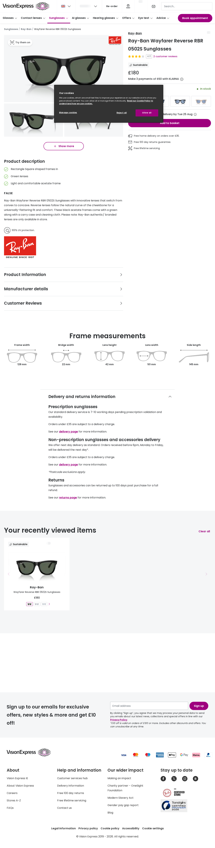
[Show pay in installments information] (181, 79)
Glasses (8, 18)
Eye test (143, 18)
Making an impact (119, 778)
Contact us (64, 808)
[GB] (66, 6)
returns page (68, 497)
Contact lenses (31, 18)
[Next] (49, 604)
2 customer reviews (165, 56)
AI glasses (79, 18)
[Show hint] (195, 114)
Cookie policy (110, 828)
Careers (12, 793)
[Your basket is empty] (153, 6)
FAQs (10, 808)
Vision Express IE (17, 778)
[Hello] (88, 6)
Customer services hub (72, 778)
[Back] (8, 574)
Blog (110, 813)
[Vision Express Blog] (195, 778)
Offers (126, 18)
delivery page (68, 432)
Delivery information (70, 786)
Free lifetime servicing (71, 800)
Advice (161, 18)
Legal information (63, 828)
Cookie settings (153, 828)
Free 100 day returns (70, 793)
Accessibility (130, 828)
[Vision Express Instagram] (184, 778)
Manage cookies (68, 112)
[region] (108, 104)
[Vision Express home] (32, 752)
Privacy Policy (118, 719)
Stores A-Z (14, 800)
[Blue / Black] (180, 101)
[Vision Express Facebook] (163, 778)
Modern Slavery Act (121, 798)
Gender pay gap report (123, 805)
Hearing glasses (104, 18)
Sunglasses (57, 18)
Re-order (112, 6)
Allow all (146, 112)
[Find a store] (128, 6)
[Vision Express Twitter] (174, 778)
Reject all (122, 112)
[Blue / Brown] (201, 101)
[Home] (26, 6)
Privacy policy (88, 828)
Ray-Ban (26, 29)
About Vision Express (20, 786)
